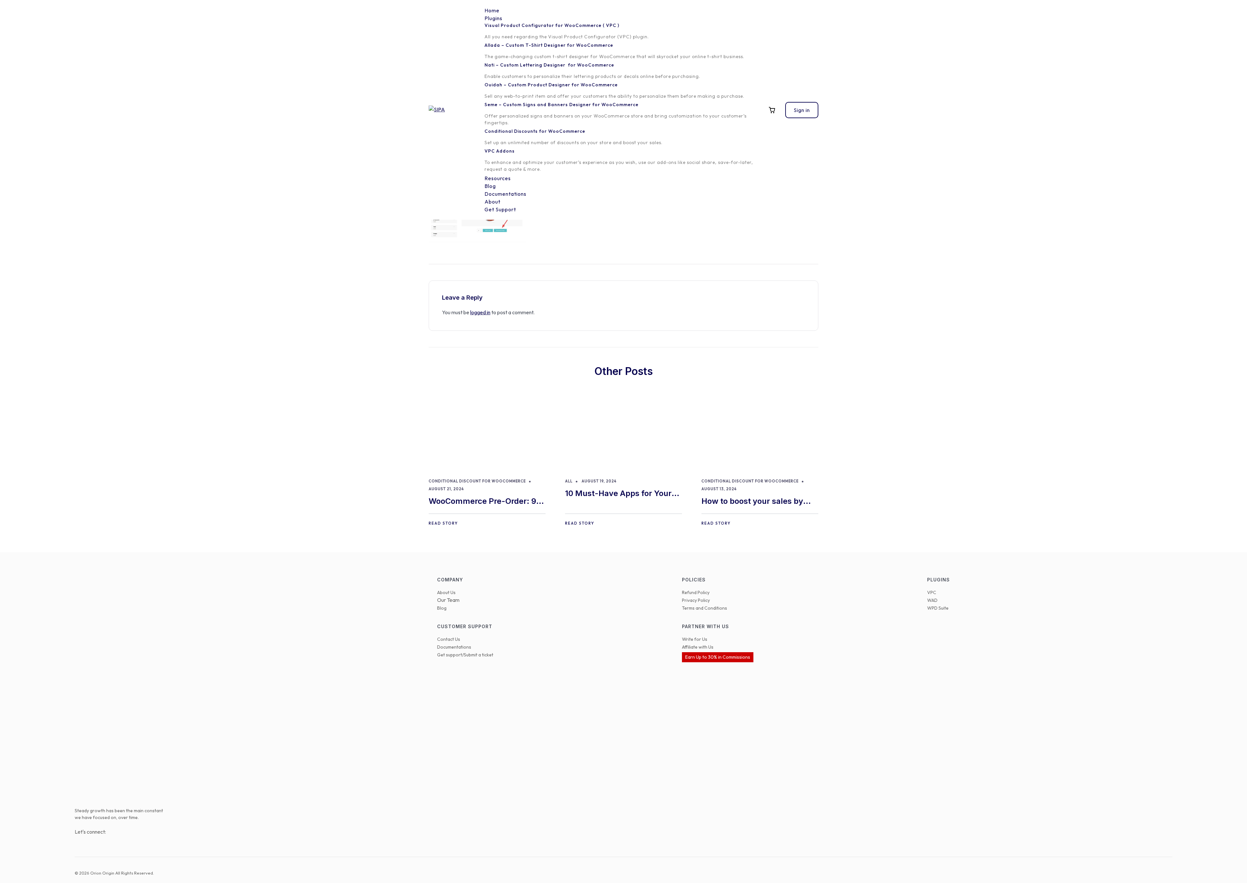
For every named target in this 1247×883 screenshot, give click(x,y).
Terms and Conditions (704, 608)
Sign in (802, 110)
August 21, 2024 (446, 489)
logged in (480, 312)
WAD (932, 600)
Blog (442, 608)
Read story (443, 523)
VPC (931, 592)
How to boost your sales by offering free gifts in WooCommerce (752, 501)
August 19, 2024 (599, 481)
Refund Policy (696, 592)
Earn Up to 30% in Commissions (717, 657)
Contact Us (448, 639)
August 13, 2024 (719, 489)
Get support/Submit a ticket (465, 655)
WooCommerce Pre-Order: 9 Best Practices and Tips (482, 501)
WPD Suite (938, 608)
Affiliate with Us (697, 647)
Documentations (454, 647)
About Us (446, 592)
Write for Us (694, 639)
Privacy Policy (696, 600)
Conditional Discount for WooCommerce (477, 481)
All (569, 481)
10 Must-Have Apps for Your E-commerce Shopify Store (618, 494)
